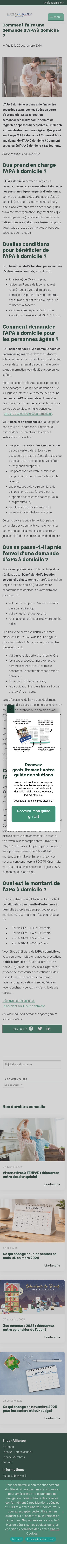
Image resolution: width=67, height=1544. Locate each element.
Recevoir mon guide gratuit (33, 814)
